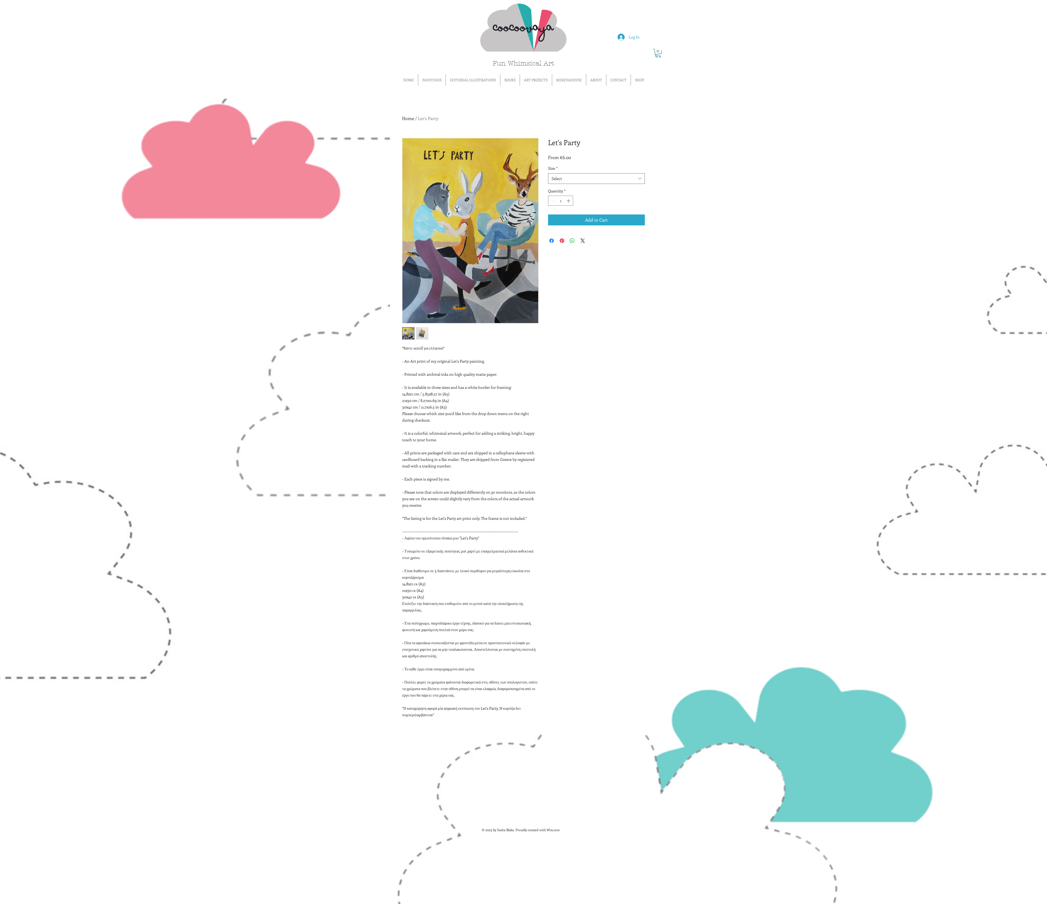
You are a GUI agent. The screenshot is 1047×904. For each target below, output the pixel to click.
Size (553, 168)
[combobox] (596, 178)
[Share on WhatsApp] (572, 240)
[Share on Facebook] (551, 240)
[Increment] (568, 200)
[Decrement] (552, 200)
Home (408, 118)
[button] (658, 53)
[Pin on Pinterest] (562, 240)
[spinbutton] (560, 200)
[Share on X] (582, 240)
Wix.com (553, 830)
